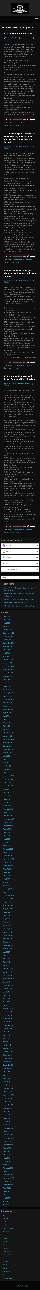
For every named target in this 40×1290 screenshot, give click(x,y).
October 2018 (7, 902)
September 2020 (8, 826)
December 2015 (8, 1015)
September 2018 (8, 905)
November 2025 (8, 636)
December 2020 (8, 816)
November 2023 (8, 703)
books (5, 1215)
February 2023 (8, 733)
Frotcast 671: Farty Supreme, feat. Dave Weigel (19, 606)
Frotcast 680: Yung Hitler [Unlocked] (15, 603)
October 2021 (7, 783)
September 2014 (8, 1065)
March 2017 (7, 965)
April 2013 (6, 1121)
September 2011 (8, 1185)
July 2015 (6, 1032)
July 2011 (6, 1191)
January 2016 (7, 1012)
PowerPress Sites (23, 1286)
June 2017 (6, 955)
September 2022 (8, 749)
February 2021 (8, 809)
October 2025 (7, 640)
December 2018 (8, 895)
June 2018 (6, 915)
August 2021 (7, 789)
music (5, 1241)
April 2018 (6, 922)
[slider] (32, 119)
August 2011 (7, 1188)
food (4, 1222)
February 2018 (8, 929)
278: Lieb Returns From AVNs (18, 33)
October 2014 (7, 1062)
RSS (12, 125)
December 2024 (8, 666)
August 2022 (7, 753)
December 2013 (8, 1095)
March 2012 (7, 1165)
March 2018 (7, 925)
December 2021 (8, 776)
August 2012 (7, 1148)
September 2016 (8, 985)
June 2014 (6, 1075)
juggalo (5, 1235)
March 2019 (7, 886)
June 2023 (6, 719)
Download (28, 123)
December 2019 (8, 856)
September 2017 (8, 945)
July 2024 (6, 679)
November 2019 (8, 859)
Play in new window (17, 123)
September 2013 (8, 1105)
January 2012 (7, 1171)
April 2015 (6, 1042)
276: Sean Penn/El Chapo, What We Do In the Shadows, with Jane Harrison (20, 273)
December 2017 (8, 935)
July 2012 (6, 1151)
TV (4, 1275)
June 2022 (6, 759)
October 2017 (7, 942)
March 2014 (7, 1085)
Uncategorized (8, 1278)
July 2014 (6, 1072)
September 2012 (8, 1145)
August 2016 (7, 989)
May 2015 (6, 1038)
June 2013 (6, 1115)
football (5, 1225)
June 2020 (6, 836)
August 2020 (7, 829)
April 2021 (6, 802)
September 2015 (8, 1025)
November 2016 (8, 979)
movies (28, 38)
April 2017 (6, 962)
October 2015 (7, 1022)
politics (5, 1248)
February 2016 (8, 1008)
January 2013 (7, 1131)
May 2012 (6, 1158)
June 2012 (6, 1155)
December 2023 (8, 699)
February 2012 (8, 1168)
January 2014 (7, 1092)
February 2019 (8, 889)
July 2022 (6, 756)
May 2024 (6, 686)
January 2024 (7, 696)
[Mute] (28, 119)
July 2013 (6, 1112)
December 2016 (8, 975)
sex (4, 1258)
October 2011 (7, 1181)
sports (5, 1265)
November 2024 (8, 670)
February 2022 (8, 769)
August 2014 (7, 1068)
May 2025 (6, 653)
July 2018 (6, 912)
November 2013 (8, 1098)
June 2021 (6, 796)
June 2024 (6, 683)
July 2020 (6, 832)
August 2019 (7, 869)
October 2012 (7, 1141)
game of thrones (8, 1228)
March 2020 (7, 846)
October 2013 (7, 1102)
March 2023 (7, 729)
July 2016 (6, 992)
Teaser (5, 1268)
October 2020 (7, 822)
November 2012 (8, 1138)
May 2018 (6, 919)
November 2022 (8, 743)
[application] (20, 119)
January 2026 (7, 630)
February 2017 (8, 969)
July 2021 (6, 792)
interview (6, 1232)
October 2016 (7, 982)
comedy (23, 38)
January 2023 (7, 736)
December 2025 (8, 633)
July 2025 (6, 650)
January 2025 (7, 663)
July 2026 (6, 616)
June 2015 (6, 1035)
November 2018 (8, 899)
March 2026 (7, 626)
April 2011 (6, 1201)
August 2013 (7, 1108)
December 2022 (8, 739)
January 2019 (7, 892)
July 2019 (6, 872)
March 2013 (7, 1125)
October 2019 (7, 862)
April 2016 (6, 1002)
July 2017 (6, 952)
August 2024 (7, 676)
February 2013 (8, 1128)
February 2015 (8, 1048)
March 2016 (7, 1005)
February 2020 (8, 849)
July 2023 (6, 716)
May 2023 (6, 723)
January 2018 (7, 932)
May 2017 (6, 959)
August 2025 (7, 646)
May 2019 (6, 879)
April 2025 (6, 656)
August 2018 (7, 909)
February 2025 (8, 660)
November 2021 (8, 779)
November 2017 (8, 939)
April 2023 (6, 726)
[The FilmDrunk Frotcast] (20, 8)
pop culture (7, 1251)
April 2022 (6, 763)
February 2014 (8, 1088)
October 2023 (7, 706)
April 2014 (6, 1082)
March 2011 (7, 1205)
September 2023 (8, 709)
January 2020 (7, 852)
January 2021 (7, 812)
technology (6, 1271)
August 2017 (7, 949)
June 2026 (6, 620)
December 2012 (8, 1135)
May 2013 (6, 1118)
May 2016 (6, 999)
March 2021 (7, 806)
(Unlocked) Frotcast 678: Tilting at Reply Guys (18, 599)
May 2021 (6, 799)
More (17, 125)
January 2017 (7, 972)
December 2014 (8, 1055)
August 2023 (7, 713)
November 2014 (8, 1058)
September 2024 (8, 673)
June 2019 (6, 876)
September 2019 (8, 866)
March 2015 (7, 1045)
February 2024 (8, 693)
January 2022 (7, 773)
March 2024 (7, 689)
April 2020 (6, 842)
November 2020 (8, 819)
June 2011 (6, 1195)
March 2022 (7, 766)
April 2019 (6, 882)
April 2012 (6, 1161)
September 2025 (8, 643)
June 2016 (6, 995)
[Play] (6, 119)
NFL (4, 1245)
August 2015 (7, 1028)
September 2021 (8, 786)
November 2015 (8, 1018)
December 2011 (8, 1175)
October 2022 (7, 746)
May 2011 (6, 1198)
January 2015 (7, 1052)
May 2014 (6, 1078)
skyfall (5, 1261)
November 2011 (8, 1178)
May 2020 (6, 839)
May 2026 (6, 623)
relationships (7, 1255)
